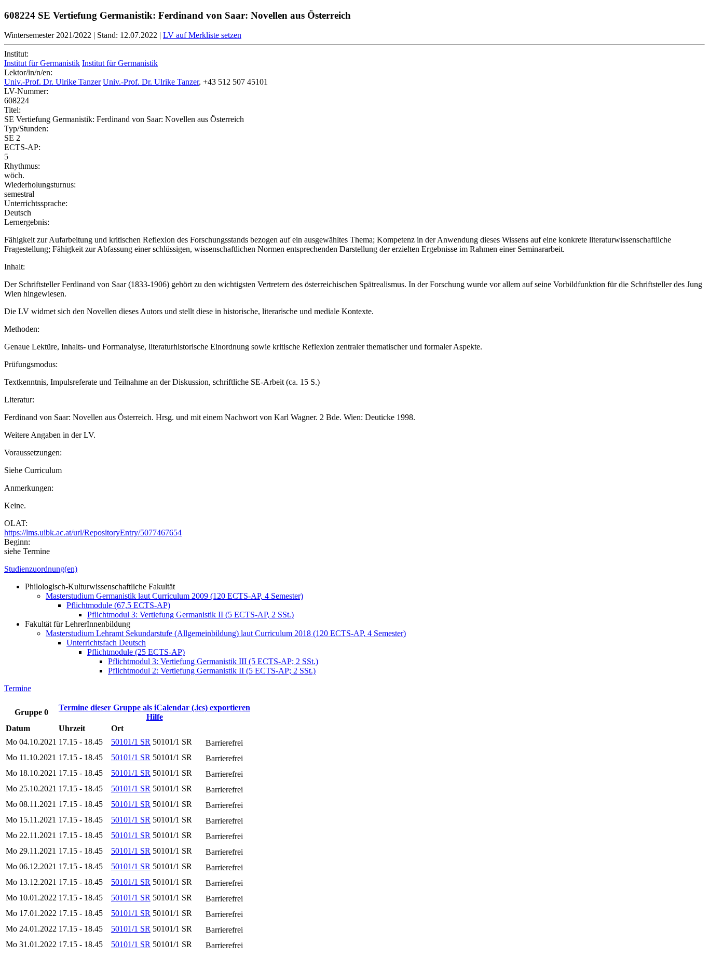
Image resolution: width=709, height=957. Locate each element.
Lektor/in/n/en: (28, 72)
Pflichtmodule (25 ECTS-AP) (136, 652)
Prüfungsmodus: (31, 364)
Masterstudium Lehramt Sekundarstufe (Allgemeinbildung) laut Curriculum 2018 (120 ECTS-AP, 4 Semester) (226, 633)
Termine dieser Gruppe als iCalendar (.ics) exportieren (154, 707)
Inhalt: (14, 266)
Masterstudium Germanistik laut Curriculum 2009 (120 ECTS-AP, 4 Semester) (174, 595)
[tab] (354, 569)
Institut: (16, 53)
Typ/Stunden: (26, 128)
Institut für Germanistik (42, 63)
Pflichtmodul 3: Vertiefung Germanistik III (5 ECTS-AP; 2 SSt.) (213, 661)
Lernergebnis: (26, 222)
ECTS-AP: (22, 147)
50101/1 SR (131, 741)
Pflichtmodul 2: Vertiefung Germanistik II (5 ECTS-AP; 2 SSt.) (212, 670)
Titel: (12, 109)
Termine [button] (17, 688)
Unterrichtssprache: (35, 203)
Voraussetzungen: (33, 452)
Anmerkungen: (28, 487)
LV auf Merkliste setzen (202, 35)
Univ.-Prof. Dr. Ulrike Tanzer (52, 81)
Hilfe (154, 716)
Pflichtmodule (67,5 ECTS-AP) (118, 605)
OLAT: (16, 523)
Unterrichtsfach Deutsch (106, 642)
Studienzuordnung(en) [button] (40, 568)
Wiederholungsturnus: (40, 184)
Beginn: (17, 541)
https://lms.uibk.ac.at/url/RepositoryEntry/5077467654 (93, 532)
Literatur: (19, 399)
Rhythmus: (22, 165)
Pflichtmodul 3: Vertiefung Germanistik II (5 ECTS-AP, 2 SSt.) (190, 614)
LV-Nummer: (26, 91)
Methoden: (21, 329)
